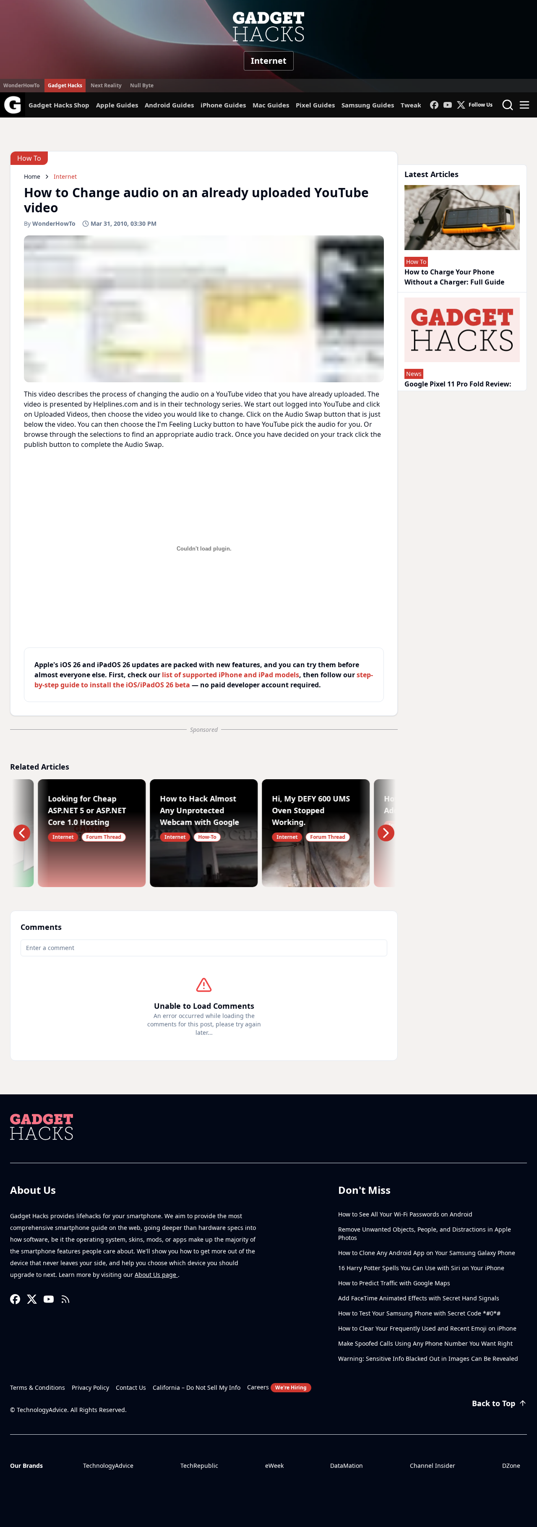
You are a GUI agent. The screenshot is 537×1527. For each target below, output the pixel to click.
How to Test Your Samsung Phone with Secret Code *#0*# (419, 1313)
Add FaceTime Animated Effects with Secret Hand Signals (418, 1298)
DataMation (346, 1466)
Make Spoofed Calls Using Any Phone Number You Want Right (425, 1343)
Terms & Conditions (37, 1387)
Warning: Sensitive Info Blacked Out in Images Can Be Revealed (428, 1359)
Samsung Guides (367, 105)
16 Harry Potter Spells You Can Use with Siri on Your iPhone (421, 1268)
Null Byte (142, 85)
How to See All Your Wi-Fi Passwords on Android (405, 1214)
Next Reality (106, 85)
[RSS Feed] (65, 1299)
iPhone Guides (223, 105)
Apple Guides (117, 105)
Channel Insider (432, 1466)
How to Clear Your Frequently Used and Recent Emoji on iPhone (427, 1328)
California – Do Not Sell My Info (196, 1387)
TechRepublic (199, 1466)
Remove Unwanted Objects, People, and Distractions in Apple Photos (424, 1233)
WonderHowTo (21, 85)
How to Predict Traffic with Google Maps (394, 1283)
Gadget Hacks (65, 85)
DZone (511, 1466)
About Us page (156, 1275)
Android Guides (169, 105)
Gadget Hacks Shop (59, 105)
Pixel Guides (315, 105)
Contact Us (131, 1387)
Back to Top (493, 1403)
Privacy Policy (90, 1387)
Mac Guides (271, 105)
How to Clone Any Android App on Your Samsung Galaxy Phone (426, 1253)
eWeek (274, 1466)
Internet (269, 60)
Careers (277, 1387)
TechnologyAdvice (108, 1466)
